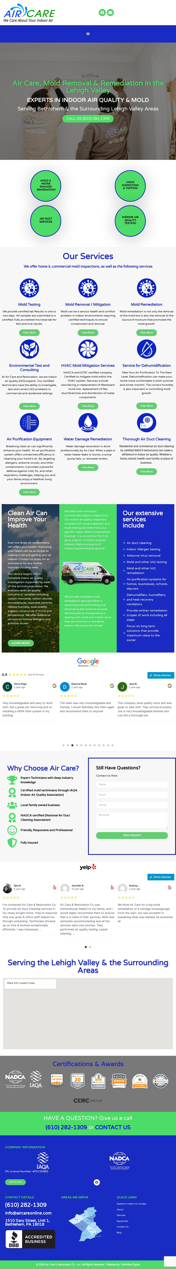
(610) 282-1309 (66, 1127)
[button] (88, 34)
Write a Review (162, 675)
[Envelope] (110, 12)
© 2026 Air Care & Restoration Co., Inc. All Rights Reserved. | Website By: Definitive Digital (88, 1264)
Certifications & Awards (88, 1064)
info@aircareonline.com (28, 1213)
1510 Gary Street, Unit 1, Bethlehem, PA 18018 (27, 1222)
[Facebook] (102, 12)
